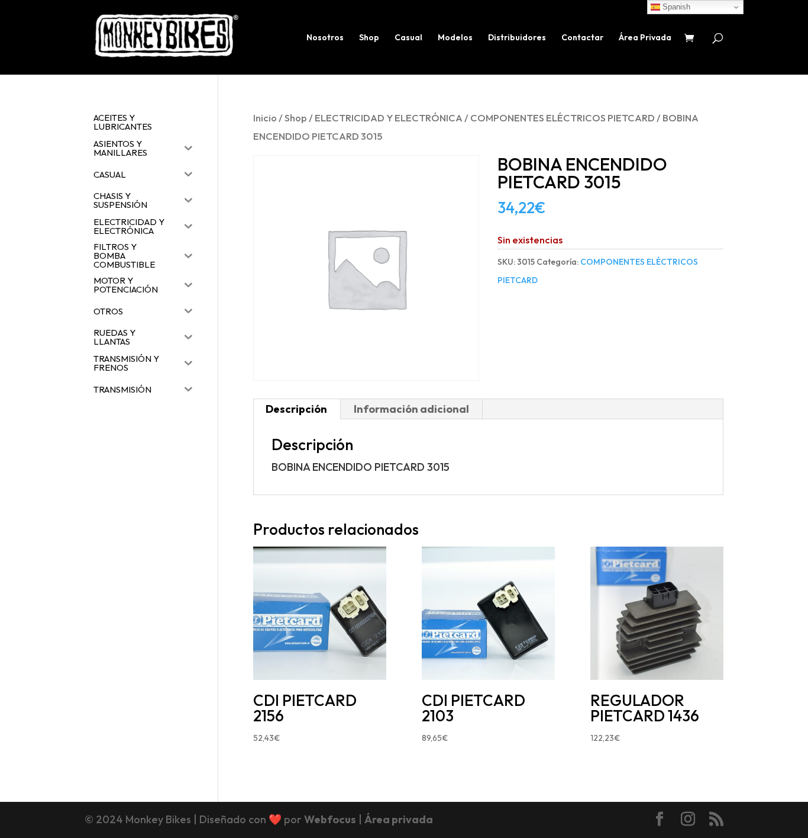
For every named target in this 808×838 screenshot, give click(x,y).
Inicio (265, 117)
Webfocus (330, 819)
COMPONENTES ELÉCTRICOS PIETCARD (562, 117)
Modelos (455, 38)
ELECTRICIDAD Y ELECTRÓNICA (389, 117)
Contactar (582, 38)
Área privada (398, 819)
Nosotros (325, 38)
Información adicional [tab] (411, 409)
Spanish (675, 6)
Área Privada (645, 38)
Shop (369, 38)
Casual (408, 38)
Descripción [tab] (296, 409)
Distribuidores (517, 38)
